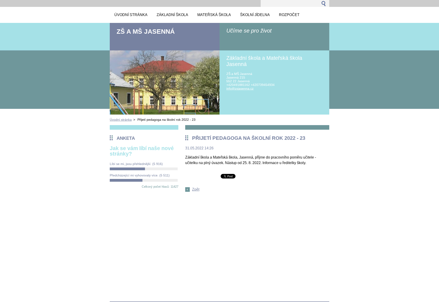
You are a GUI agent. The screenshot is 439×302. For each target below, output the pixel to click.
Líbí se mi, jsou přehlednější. (136, 164)
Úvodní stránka (121, 119)
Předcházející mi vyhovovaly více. (140, 175)
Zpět (195, 189)
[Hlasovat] (144, 168)
